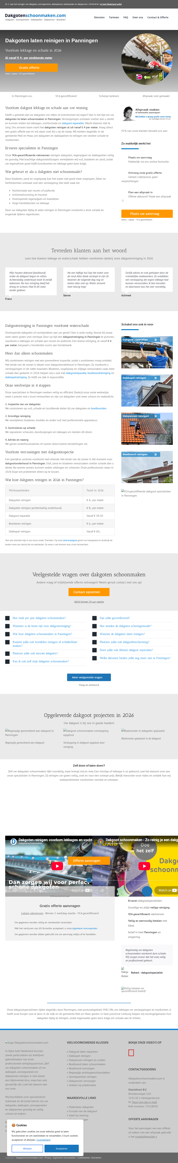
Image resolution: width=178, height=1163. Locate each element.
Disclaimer (96, 1157)
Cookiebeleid (43, 1139)
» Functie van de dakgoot (82, 1111)
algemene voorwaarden (84, 928)
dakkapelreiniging (16, 377)
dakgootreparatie (76, 373)
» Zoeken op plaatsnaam (81, 1085)
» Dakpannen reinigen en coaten (86, 1060)
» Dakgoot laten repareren (82, 1051)
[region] (45, 1137)
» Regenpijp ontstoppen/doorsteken (88, 1072)
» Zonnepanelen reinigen (82, 1076)
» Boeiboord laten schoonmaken (86, 1064)
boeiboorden (98, 408)
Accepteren (61, 1148)
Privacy (47, 1157)
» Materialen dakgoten (80, 1107)
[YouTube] (131, 1052)
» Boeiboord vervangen (81, 1068)
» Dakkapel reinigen (79, 1055)
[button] (45, 618)
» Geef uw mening (77, 1115)
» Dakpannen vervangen (81, 1081)
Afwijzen (27, 1148)
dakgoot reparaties (73, 123)
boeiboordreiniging (99, 373)
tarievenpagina (70, 540)
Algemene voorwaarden (64, 1157)
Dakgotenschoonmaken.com (29, 1157)
